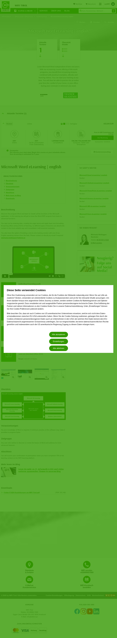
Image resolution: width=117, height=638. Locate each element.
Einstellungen (58, 341)
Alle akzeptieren (58, 335)
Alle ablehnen (58, 348)
